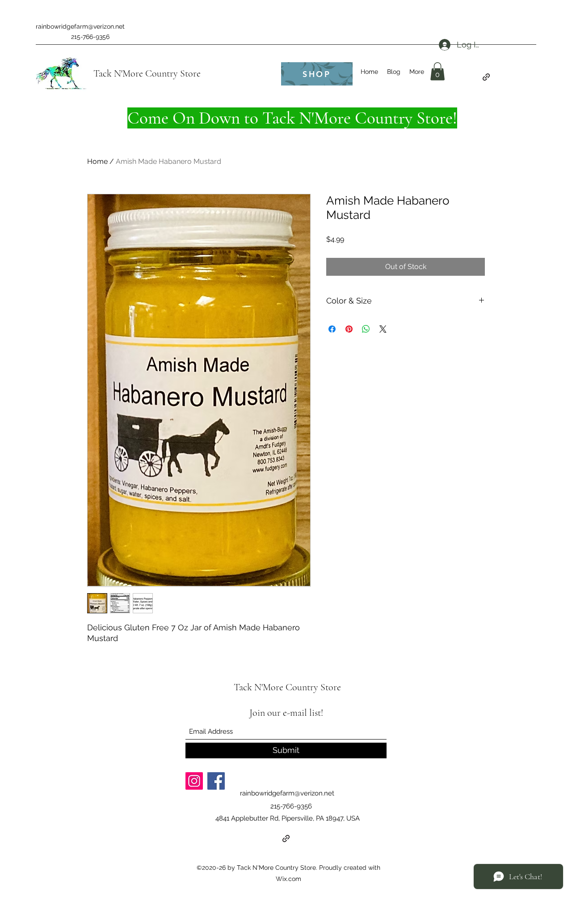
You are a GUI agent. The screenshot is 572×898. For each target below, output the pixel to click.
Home (97, 161)
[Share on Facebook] (332, 329)
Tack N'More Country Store (147, 73)
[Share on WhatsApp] (366, 329)
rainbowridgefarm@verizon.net (80, 26)
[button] (437, 71)
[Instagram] (194, 781)
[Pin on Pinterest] (349, 329)
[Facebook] (216, 781)
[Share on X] (383, 329)
